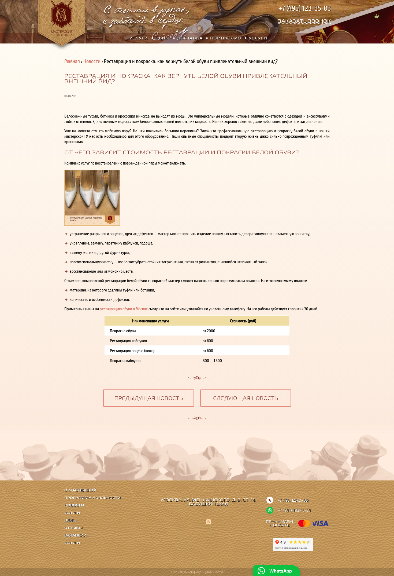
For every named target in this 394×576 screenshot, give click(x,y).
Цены (162, 38)
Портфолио (225, 38)
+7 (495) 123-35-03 (305, 7)
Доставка (190, 38)
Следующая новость (245, 398)
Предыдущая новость (148, 398)
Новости (92, 61)
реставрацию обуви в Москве (124, 308)
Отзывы (73, 528)
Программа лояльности (92, 498)
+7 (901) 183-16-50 (294, 510)
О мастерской (80, 490)
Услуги (138, 38)
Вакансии (75, 535)
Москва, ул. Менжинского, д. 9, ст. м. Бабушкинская (208, 502)
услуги (258, 38)
